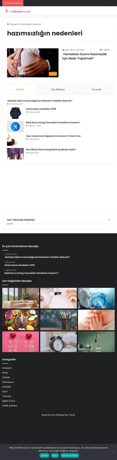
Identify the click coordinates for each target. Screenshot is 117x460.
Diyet (4, 391)
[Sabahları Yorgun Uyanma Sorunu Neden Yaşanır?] (58, 341)
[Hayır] (113, 451)
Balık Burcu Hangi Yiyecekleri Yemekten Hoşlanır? (53, 122)
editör (67, 50)
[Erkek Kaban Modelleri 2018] (15, 113)
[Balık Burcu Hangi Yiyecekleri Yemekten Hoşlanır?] (15, 126)
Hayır (54, 455)
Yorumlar (96, 89)
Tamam (44, 455)
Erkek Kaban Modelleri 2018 (41, 108)
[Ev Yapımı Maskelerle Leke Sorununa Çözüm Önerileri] (58, 298)
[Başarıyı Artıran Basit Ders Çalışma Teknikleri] (58, 320)
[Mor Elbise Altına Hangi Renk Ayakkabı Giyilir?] (15, 153)
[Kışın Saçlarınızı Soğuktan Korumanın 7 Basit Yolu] (15, 140)
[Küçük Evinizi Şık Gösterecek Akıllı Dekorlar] (20, 298)
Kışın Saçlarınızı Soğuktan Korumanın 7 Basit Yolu (53, 136)
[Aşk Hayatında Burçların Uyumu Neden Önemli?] (20, 341)
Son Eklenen (58, 89)
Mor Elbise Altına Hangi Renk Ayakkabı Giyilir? (51, 149)
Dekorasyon (8, 382)
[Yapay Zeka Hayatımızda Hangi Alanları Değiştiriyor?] (96, 298)
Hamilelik (6, 387)
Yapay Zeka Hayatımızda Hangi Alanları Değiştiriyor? (49, 3)
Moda (5, 372)
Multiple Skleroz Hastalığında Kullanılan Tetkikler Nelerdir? (39, 100)
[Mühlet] (16, 11)
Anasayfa (13, 24)
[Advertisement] (58, 187)
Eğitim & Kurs (8, 401)
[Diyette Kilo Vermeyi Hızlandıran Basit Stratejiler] (20, 320)
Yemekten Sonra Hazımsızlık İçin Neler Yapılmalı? (84, 56)
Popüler (20, 89)
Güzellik (6, 377)
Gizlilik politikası (9, 405)
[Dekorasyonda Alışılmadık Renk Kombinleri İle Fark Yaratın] (96, 341)
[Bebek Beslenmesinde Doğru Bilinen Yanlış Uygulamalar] (96, 320)
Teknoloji (6, 396)
